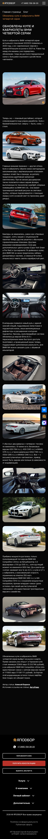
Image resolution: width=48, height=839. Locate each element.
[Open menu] (43, 3)
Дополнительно (21, 803)
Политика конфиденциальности (24, 822)
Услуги (21, 780)
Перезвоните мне (24, 756)
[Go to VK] (44, 409)
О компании (22, 788)
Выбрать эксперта (24, 771)
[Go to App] (44, 416)
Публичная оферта (24, 825)
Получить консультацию (24, 763)
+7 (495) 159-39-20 (29, 3)
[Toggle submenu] (28, 780)
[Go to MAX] (44, 422)
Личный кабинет (21, 795)
